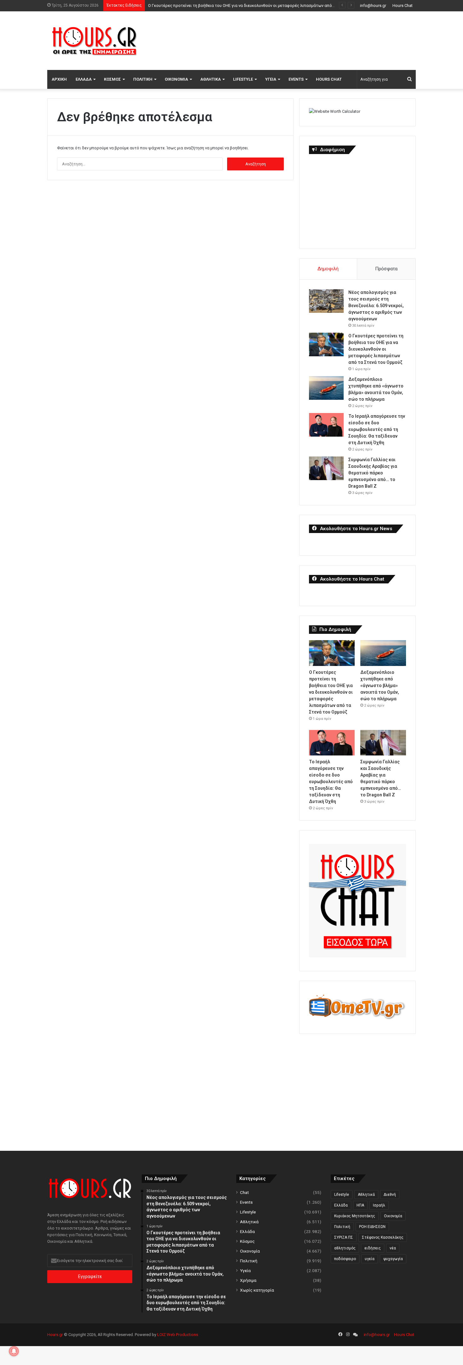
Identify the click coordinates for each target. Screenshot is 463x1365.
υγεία (369, 1259)
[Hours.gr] (94, 40)
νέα (393, 1248)
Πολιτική (142, 79)
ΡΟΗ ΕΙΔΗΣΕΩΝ (372, 1226)
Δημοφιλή (328, 269)
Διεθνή (390, 1194)
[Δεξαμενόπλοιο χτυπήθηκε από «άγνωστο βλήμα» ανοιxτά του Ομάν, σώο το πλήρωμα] (326, 388)
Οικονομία (176, 79)
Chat (244, 1192)
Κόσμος (112, 79)
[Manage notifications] (14, 1351)
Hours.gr (55, 1334)
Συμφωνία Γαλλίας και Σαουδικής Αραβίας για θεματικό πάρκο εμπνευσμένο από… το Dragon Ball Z (372, 473)
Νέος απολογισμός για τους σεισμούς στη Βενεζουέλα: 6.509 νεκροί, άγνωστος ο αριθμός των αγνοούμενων (376, 305)
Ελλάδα (84, 79)
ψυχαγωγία (393, 1259)
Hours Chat (402, 5)
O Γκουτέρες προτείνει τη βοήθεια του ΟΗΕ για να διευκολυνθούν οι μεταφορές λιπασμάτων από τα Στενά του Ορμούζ (375, 349)
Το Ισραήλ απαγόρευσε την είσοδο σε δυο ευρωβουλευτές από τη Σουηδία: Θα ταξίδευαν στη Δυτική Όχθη (376, 429)
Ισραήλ (379, 1205)
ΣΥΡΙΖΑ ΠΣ (343, 1237)
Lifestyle (243, 79)
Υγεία (270, 79)
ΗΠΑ (360, 1205)
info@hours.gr (373, 5)
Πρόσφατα (386, 269)
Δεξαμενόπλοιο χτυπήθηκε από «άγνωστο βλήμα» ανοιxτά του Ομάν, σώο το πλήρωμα (379, 685)
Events (296, 79)
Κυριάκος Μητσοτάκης (354, 1216)
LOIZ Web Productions (177, 1334)
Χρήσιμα (248, 1280)
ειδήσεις (372, 1248)
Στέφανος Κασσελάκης (382, 1237)
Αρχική (59, 79)
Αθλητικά (210, 79)
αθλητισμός (345, 1248)
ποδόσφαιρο (345, 1259)
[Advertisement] (294, 40)
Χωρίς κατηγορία (257, 1290)
